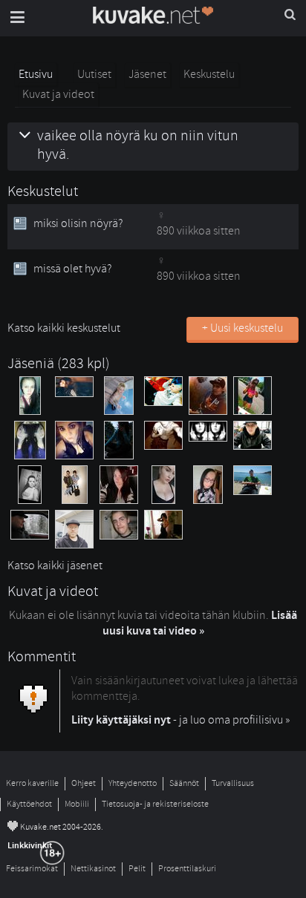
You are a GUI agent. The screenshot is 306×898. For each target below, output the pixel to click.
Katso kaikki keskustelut (63, 328)
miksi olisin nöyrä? (78, 223)
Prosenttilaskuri (187, 868)
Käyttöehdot (29, 804)
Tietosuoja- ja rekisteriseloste (155, 804)
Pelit (137, 868)
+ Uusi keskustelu (242, 328)
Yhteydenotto (132, 783)
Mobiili (77, 804)
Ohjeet (83, 783)
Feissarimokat (32, 868)
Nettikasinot (93, 868)
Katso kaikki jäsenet (54, 565)
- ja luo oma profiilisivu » (180, 719)
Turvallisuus (233, 783)
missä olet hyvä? (72, 268)
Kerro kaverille (32, 783)
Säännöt (184, 783)
